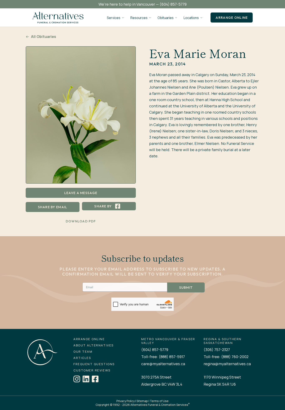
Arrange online (232, 17)
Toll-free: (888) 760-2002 (226, 356)
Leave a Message (80, 193)
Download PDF (81, 221)
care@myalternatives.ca (163, 363)
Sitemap (142, 401)
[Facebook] (95, 379)
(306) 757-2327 (217, 349)
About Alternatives (93, 345)
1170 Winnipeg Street (222, 377)
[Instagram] (76, 379)
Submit (186, 287)
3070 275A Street (156, 377)
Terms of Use (159, 401)
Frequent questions (94, 364)
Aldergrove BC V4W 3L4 (161, 384)
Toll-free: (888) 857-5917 (163, 356)
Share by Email (52, 207)
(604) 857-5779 (173, 4)
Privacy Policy (125, 401)
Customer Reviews (91, 370)
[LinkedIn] (86, 379)
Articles (82, 358)
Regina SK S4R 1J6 (220, 384)
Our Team (82, 352)
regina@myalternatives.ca (227, 363)
